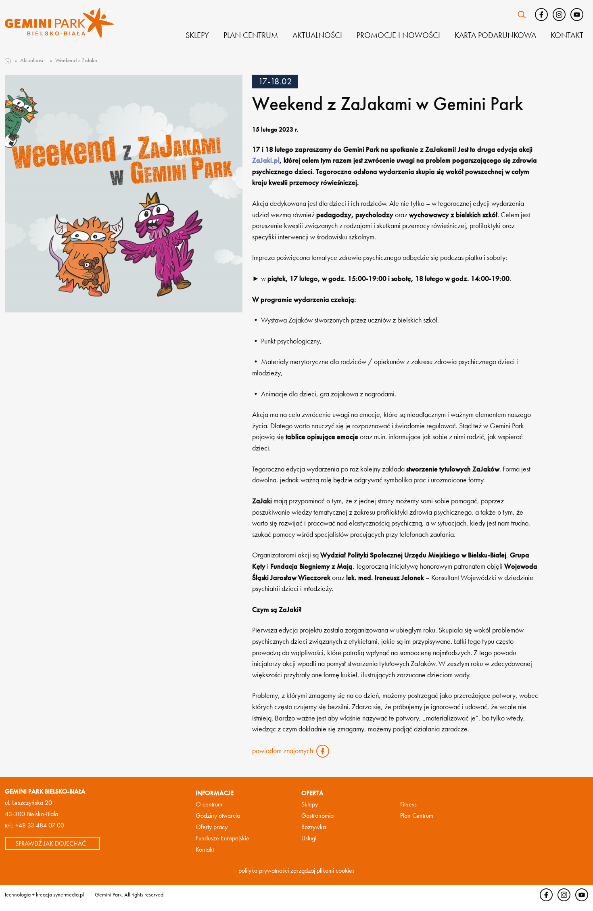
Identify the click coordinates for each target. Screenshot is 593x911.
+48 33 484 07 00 (39, 825)
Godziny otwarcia (218, 815)
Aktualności (317, 35)
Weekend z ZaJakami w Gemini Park (78, 60)
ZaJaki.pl (266, 160)
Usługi (308, 838)
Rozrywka (313, 827)
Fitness (408, 804)
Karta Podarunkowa (495, 35)
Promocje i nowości (398, 35)
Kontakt (567, 35)
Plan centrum (250, 35)
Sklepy (197, 35)
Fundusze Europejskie (222, 838)
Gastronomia (317, 815)
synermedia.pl (68, 894)
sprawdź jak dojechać (50, 843)
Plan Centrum (416, 815)
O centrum (209, 804)
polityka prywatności (263, 870)
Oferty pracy (212, 827)
